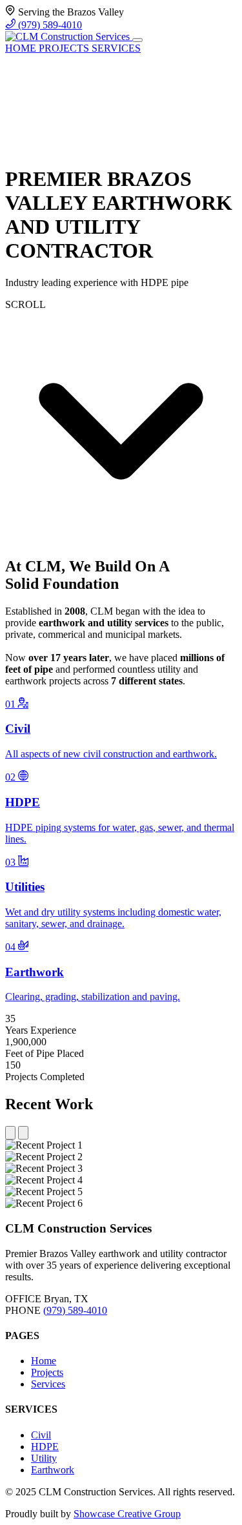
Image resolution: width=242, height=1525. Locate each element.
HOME (22, 48)
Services (48, 1383)
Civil (41, 1434)
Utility (44, 1458)
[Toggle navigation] (137, 40)
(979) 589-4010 (48, 24)
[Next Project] (23, 1133)
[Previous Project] (10, 1133)
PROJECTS (65, 48)
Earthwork (52, 1469)
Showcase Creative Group (127, 1513)
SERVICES (116, 48)
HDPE (45, 1446)
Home (43, 1360)
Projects (47, 1372)
